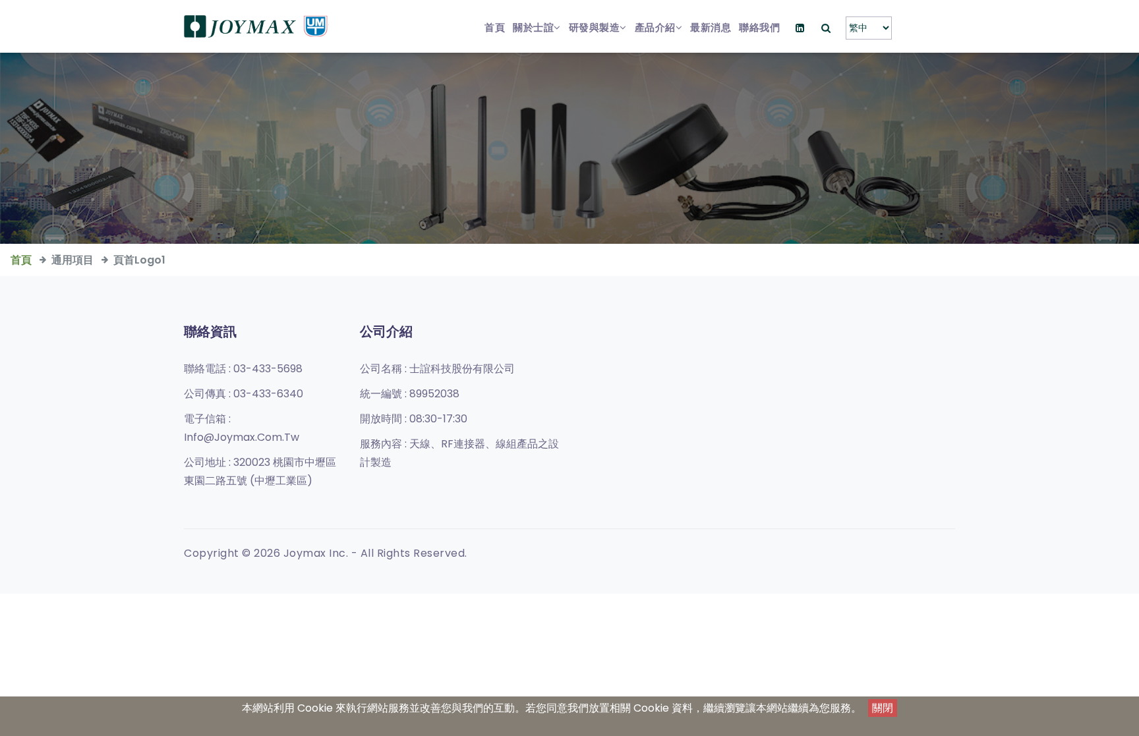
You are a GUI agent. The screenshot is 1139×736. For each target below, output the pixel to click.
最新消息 (710, 27)
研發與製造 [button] (594, 27)
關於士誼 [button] (533, 27)
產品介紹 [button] (655, 27)
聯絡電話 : (243, 368)
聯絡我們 (759, 27)
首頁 (494, 27)
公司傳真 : (243, 393)
